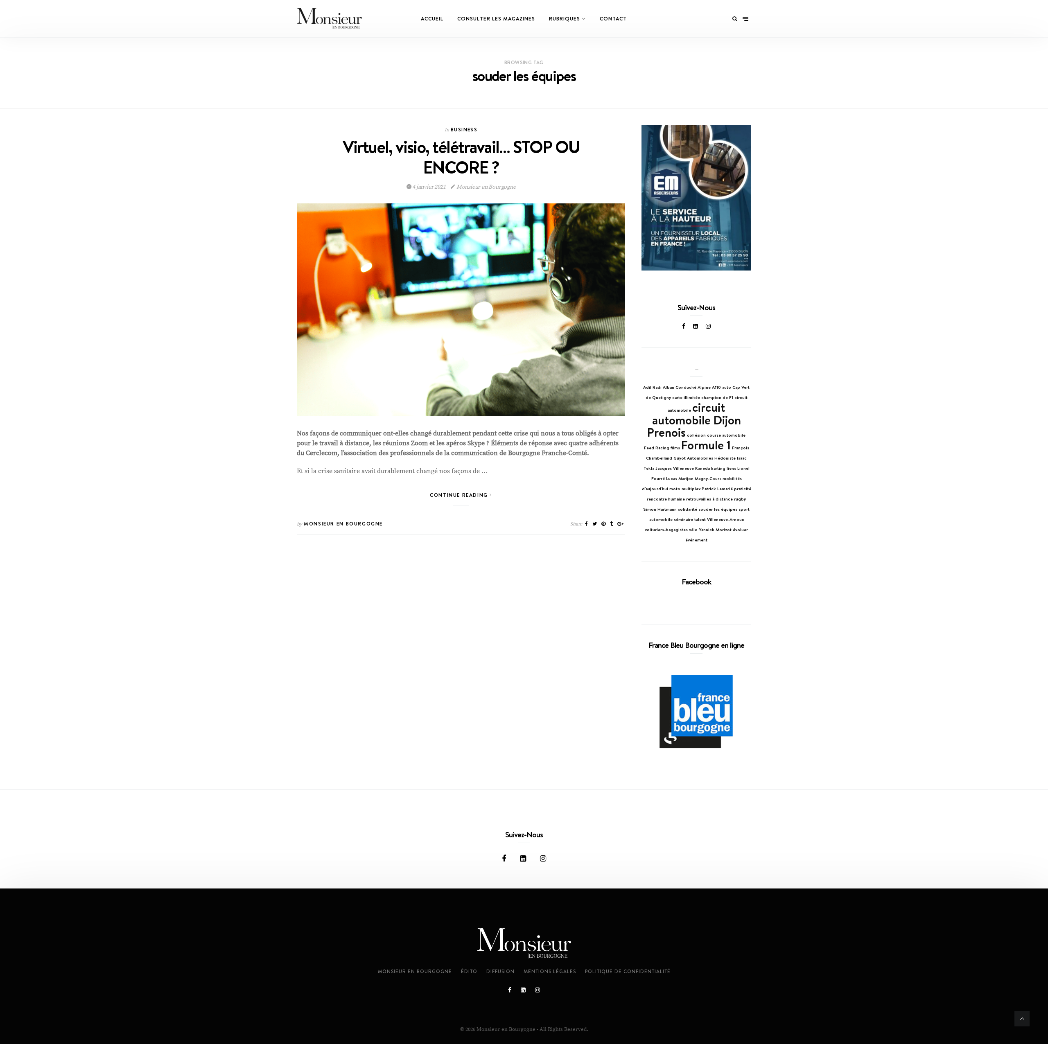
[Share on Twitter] (595, 523)
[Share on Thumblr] (611, 523)
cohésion (696, 435)
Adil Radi (652, 387)
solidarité (687, 509)
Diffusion (500, 971)
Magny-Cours (708, 478)
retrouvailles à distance (709, 499)
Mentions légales (550, 971)
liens (731, 468)
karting (718, 468)
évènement (696, 540)
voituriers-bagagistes (666, 529)
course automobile (726, 435)
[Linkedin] (695, 326)
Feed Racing (656, 448)
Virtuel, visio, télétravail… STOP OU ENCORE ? (461, 157)
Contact (613, 18)
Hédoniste (725, 458)
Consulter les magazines (496, 18)
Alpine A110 (709, 387)
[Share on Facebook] (586, 523)
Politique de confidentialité (628, 971)
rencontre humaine (666, 499)
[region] (696, 198)
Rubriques (564, 18)
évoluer (740, 529)
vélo (693, 529)
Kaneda (702, 468)
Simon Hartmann (660, 509)
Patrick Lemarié (717, 489)
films (675, 448)
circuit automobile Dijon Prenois (694, 419)
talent (700, 519)
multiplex (691, 489)
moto (674, 489)
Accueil (432, 18)
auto (726, 387)
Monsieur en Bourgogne (485, 187)
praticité (742, 489)
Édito (469, 971)
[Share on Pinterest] (603, 523)
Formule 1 (706, 445)
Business (464, 129)
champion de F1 (717, 397)
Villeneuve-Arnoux (725, 519)
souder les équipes (717, 509)
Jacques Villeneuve (674, 468)
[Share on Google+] (620, 523)
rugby (740, 499)
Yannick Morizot (715, 529)
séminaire (683, 519)
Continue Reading (460, 495)
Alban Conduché (679, 387)
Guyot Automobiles (693, 458)
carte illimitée (686, 397)
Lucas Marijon (679, 478)
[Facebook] (684, 326)
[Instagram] (708, 326)
